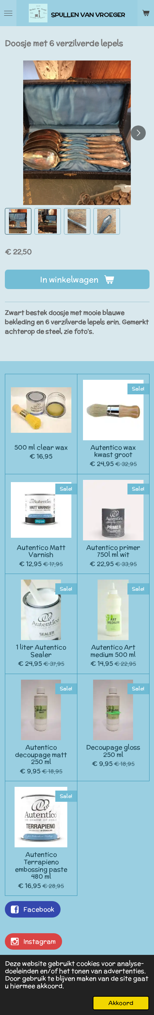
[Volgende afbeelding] (138, 132)
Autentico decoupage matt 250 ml (41, 755)
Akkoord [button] (120, 1003)
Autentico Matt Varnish (41, 551)
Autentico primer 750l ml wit (113, 551)
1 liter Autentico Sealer (41, 651)
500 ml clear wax (41, 447)
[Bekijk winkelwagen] (146, 13)
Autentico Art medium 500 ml (113, 651)
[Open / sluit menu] (8, 13)
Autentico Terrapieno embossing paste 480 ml (41, 865)
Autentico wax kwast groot (113, 451)
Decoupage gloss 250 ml (113, 751)
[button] (18, 221)
